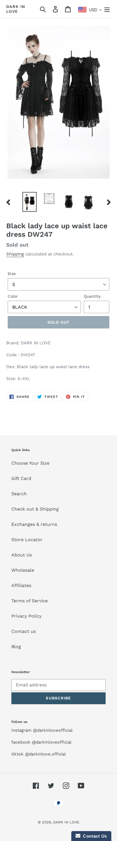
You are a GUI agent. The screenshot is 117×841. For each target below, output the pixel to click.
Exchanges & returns (34, 524)
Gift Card (21, 478)
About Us (21, 555)
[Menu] (107, 9)
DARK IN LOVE (15, 9)
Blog (16, 646)
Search (19, 493)
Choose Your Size (30, 463)
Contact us (23, 631)
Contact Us (93, 836)
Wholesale (22, 570)
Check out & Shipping (35, 509)
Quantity (92, 296)
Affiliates (21, 585)
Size (12, 273)
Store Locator (27, 539)
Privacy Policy (26, 616)
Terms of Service (29, 600)
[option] (29, 202)
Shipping (15, 254)
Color (13, 296)
